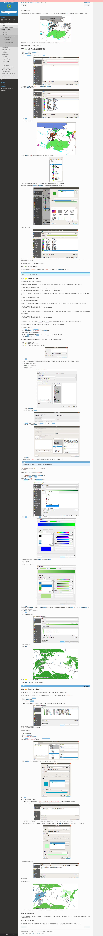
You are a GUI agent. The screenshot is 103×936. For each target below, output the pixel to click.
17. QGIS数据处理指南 (6, 71)
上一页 (24, 5)
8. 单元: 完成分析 (5, 54)
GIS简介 (2, 79)
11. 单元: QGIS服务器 (6, 59)
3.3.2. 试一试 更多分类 (7, 37)
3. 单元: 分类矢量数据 (6, 29)
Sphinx (24, 933)
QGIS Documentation (9, 2)
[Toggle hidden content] (86, 686)
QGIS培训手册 (26, 2)
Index (9, 13)
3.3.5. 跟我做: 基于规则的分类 (8, 42)
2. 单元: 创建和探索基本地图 (7, 27)
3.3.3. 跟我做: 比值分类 (7, 39)
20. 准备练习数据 (5, 77)
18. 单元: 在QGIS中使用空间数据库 (8, 73)
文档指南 (3, 84)
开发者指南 (3, 90)
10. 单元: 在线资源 (5, 58)
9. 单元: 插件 (4, 56)
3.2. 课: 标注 (5, 32)
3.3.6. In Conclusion (7, 44)
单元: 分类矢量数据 (34, 2)
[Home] (21, 2)
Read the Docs (39, 933)
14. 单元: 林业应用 (5, 65)
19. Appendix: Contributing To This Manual (8, 76)
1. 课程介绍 (4, 25)
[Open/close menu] (0, 24)
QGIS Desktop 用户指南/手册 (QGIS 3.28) (8, 20)
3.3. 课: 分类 (5, 34)
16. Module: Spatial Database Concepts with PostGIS (7, 69)
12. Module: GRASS (5, 61)
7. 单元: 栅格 (4, 52)
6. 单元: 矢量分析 (5, 51)
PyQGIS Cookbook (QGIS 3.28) (7, 88)
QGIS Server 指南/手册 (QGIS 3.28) (7, 22)
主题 (33, 933)
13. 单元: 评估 (4, 63)
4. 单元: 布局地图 (5, 47)
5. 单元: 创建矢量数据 (6, 49)
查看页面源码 (87, 2)
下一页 (86, 5)
